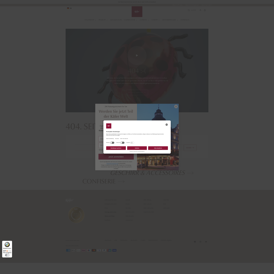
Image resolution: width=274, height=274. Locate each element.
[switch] (7, 255)
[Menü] (11, 242)
